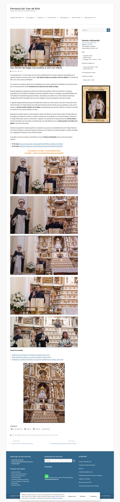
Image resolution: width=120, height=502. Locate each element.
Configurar (93, 496)
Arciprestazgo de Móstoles (35, 435)
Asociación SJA (89, 17)
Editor (21, 71)
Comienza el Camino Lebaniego (87, 465)
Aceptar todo (72, 496)
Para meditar (76, 17)
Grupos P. (40, 17)
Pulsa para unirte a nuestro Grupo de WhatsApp (58, 478)
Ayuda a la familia (16, 472)
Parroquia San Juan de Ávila (25, 8)
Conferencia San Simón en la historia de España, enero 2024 (31, 355)
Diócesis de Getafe (16, 477)
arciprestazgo (23, 435)
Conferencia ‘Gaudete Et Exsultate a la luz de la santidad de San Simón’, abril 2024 (37, 359)
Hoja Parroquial (16, 463)
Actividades (15, 435)
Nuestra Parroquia (16, 17)
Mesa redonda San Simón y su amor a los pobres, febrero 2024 (31, 357)
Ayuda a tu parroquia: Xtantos (19, 474)
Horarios (81, 468)
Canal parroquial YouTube (18, 476)
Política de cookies (57, 498)
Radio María (15, 483)
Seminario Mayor (16, 485)
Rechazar (83, 496)
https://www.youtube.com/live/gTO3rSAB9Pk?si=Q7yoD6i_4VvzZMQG (41, 144)
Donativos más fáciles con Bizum (20, 479)
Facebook (48, 467)
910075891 (89, 44)
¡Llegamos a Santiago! (84, 479)
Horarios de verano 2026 (85, 482)
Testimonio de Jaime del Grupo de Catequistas (90, 475)
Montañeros (64, 17)
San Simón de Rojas (52, 435)
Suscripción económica (18, 459)
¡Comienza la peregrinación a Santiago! (89, 486)
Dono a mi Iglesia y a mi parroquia (20, 481)
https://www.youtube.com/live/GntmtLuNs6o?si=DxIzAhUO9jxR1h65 (41, 146)
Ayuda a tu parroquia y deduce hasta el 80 (22, 461)
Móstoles (44, 435)
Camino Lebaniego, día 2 (85, 461)
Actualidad (29, 17)
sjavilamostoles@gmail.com (89, 42)
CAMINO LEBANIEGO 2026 (85, 472)
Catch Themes (107, 496)
